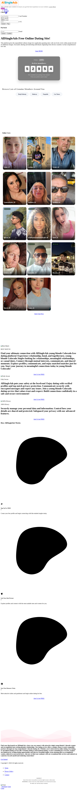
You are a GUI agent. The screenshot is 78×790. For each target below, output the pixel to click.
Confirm (9, 33)
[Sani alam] (39, 258)
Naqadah (45, 94)
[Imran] (14, 223)
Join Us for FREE (39, 374)
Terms (6, 768)
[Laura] (39, 294)
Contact (7, 775)
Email (20, 31)
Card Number (23, 16)
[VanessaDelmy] (14, 188)
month (6, 18)
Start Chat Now (39, 314)
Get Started (4, 759)
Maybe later (39, 412)
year (7, 20)
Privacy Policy (9, 771)
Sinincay (34, 94)
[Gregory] (14, 258)
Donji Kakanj (22, 94)
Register (6, 11)
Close (9, 786)
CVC (20, 22)
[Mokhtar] (63, 188)
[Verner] (63, 153)
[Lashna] (39, 153)
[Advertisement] (39, 113)
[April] (63, 223)
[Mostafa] (63, 258)
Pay (8, 24)
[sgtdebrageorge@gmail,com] (39, 223)
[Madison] (39, 188)
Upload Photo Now (40, 408)
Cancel (3, 24)
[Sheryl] (14, 294)
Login (5, 9)
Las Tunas (57, 94)
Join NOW (39, 51)
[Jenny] (14, 153)
